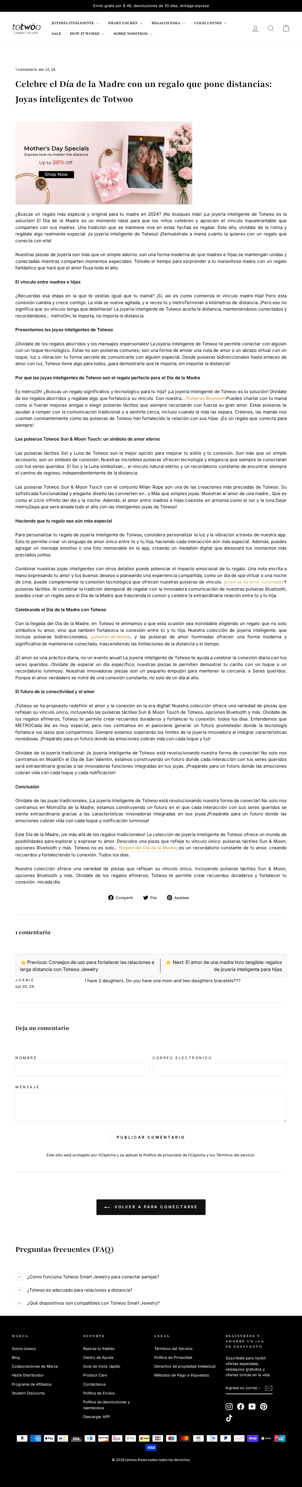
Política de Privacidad (173, 1357)
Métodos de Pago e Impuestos (181, 1375)
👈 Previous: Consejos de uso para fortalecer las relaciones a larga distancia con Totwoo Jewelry (87, 965)
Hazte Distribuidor (28, 1375)
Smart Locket (123, 23)
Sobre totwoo (24, 1348)
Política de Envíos (99, 1393)
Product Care (95, 1375)
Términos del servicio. (235, 1155)
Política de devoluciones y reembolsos (106, 1405)
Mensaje (27, 1087)
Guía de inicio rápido (101, 1366)
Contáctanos (94, 1384)
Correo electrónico (182, 1058)
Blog (16, 1357)
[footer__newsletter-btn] (269, 1388)
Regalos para (166, 23)
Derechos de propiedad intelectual (185, 1366)
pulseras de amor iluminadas (254, 582)
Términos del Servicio (173, 1348)
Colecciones (208, 23)
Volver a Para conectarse (155, 1206)
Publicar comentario (151, 1137)
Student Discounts (28, 1393)
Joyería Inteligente (73, 23)
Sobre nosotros (131, 33)
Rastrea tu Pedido (99, 1348)
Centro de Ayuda (98, 1357)
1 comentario (26, 69)
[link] (26, 28)
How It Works (85, 33)
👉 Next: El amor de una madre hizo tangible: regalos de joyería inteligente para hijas (224, 965)
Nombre (26, 1058)
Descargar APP (96, 1417)
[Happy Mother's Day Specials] (103, 163)
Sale (56, 33)
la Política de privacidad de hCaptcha (172, 1155)
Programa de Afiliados (32, 1384)
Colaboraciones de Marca (35, 1366)
